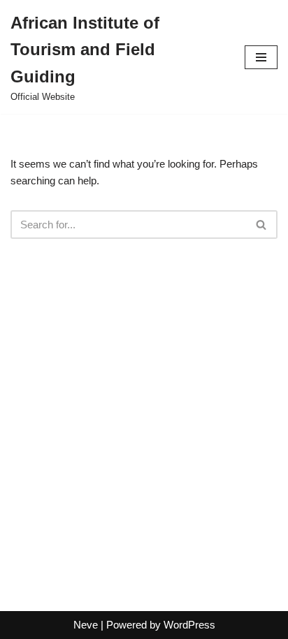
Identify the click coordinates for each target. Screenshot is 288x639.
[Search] (262, 224)
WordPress (189, 625)
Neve (85, 625)
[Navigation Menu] (261, 57)
